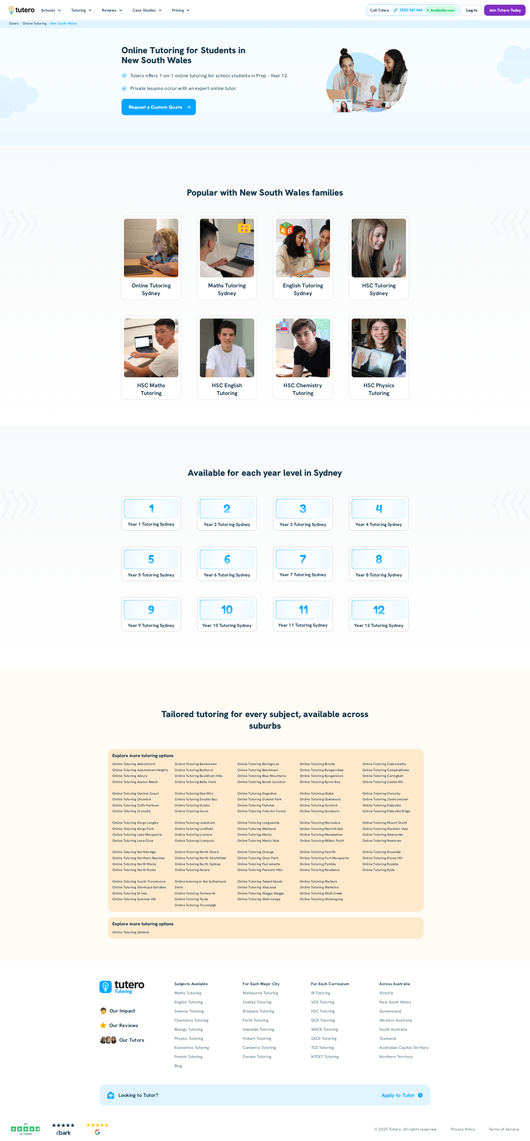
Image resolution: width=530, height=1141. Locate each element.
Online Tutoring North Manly (134, 864)
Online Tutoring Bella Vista (195, 782)
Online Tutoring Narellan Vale (385, 829)
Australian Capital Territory (403, 1047)
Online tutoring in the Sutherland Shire (200, 884)
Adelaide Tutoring (258, 1029)
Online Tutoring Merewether (321, 834)
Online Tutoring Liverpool (194, 840)
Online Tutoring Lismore (193, 834)
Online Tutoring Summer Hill (134, 899)
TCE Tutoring (322, 1047)
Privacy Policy (463, 1129)
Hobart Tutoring (257, 1038)
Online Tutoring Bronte (317, 764)
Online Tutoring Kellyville (381, 805)
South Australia (393, 1029)
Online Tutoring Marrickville (321, 829)
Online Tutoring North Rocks (134, 870)
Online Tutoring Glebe (316, 793)
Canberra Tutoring (259, 1047)
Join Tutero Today (505, 10)
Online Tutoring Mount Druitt (384, 823)
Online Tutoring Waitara (318, 881)
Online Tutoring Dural (191, 811)
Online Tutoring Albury (129, 776)
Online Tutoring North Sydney (198, 864)
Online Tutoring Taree (191, 899)
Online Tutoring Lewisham (195, 823)
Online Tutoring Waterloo (319, 887)
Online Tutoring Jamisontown (385, 799)
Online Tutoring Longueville (258, 823)
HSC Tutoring (323, 1011)
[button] (51, 10)
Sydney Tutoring (257, 1002)
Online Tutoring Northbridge (134, 852)
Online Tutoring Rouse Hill (382, 858)
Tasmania (387, 1038)
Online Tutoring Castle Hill (382, 782)
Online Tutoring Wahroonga (258, 899)
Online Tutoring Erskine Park (259, 799)
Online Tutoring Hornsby (381, 793)
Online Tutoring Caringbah (383, 776)
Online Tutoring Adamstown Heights (140, 770)
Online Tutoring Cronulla (131, 811)
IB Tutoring (320, 992)
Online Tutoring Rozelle (380, 864)
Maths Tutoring (187, 992)
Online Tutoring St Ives (129, 893)
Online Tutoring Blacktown (257, 770)
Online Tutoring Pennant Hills (260, 870)
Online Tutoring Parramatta (258, 864)
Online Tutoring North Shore (196, 852)
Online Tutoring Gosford (319, 805)
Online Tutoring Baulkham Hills (198, 776)
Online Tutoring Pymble (318, 864)
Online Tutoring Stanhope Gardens (139, 887)
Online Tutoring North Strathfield (200, 858)
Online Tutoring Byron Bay (320, 782)
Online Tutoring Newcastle (382, 834)
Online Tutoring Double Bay (196, 799)
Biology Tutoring (188, 1029)
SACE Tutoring (323, 1038)
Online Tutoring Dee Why (194, 793)
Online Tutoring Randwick (320, 870)
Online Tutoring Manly (254, 834)
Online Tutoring (35, 23)
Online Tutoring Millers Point (322, 840)
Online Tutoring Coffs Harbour (135, 805)
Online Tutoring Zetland (130, 932)
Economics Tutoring (191, 1047)
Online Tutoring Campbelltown (386, 770)
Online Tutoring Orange (255, 852)
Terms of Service (504, 1129)
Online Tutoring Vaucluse (256, 887)
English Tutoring (188, 1002)
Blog (178, 1065)
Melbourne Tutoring (260, 992)
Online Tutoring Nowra (192, 870)
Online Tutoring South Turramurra (139, 881)
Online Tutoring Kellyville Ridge (386, 811)
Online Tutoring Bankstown (196, 764)
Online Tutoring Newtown (382, 840)
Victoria (386, 992)
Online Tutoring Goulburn (320, 811)
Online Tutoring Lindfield (194, 829)
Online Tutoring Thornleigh (195, 905)
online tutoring (191, 76)
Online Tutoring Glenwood (320, 799)
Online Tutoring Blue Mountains (261, 776)
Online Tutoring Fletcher (256, 805)
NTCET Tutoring (325, 1056)
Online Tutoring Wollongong (321, 899)
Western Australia (395, 1020)
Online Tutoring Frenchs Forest (261, 811)
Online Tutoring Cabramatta (384, 764)
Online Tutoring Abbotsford (133, 764)
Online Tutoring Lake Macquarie (137, 834)
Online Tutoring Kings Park (133, 829)
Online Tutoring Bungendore (321, 776)
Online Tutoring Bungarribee (321, 770)
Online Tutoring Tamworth (195, 893)
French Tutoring (188, 1056)
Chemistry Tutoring (191, 1020)
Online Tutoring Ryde (378, 870)
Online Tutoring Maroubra (320, 823)
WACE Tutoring (324, 1029)
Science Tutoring (189, 1011)
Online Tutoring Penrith (318, 852)
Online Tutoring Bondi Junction (261, 782)
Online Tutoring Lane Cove (132, 840)
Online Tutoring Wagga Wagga (260, 893)
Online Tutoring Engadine (257, 793)
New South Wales (63, 23)
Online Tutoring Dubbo (192, 805)
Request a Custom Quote (155, 107)
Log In (471, 10)
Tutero (14, 23)
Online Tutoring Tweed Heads (259, 881)
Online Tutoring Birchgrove (258, 764)
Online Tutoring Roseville (381, 852)
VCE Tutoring (322, 1002)
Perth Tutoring (255, 1020)
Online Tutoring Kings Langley (135, 823)
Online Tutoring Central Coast (135, 793)
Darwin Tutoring (257, 1056)
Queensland (390, 1011)
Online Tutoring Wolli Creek (321, 893)
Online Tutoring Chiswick (131, 799)
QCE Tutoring (323, 1020)
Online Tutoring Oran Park (257, 858)
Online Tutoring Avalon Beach (135, 782)
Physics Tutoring (188, 1038)
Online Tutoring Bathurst (194, 770)
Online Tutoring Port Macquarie (324, 858)
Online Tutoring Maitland (256, 829)
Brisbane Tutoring (258, 1011)
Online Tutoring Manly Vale (258, 840)
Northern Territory (395, 1056)
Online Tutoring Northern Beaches (138, 858)
